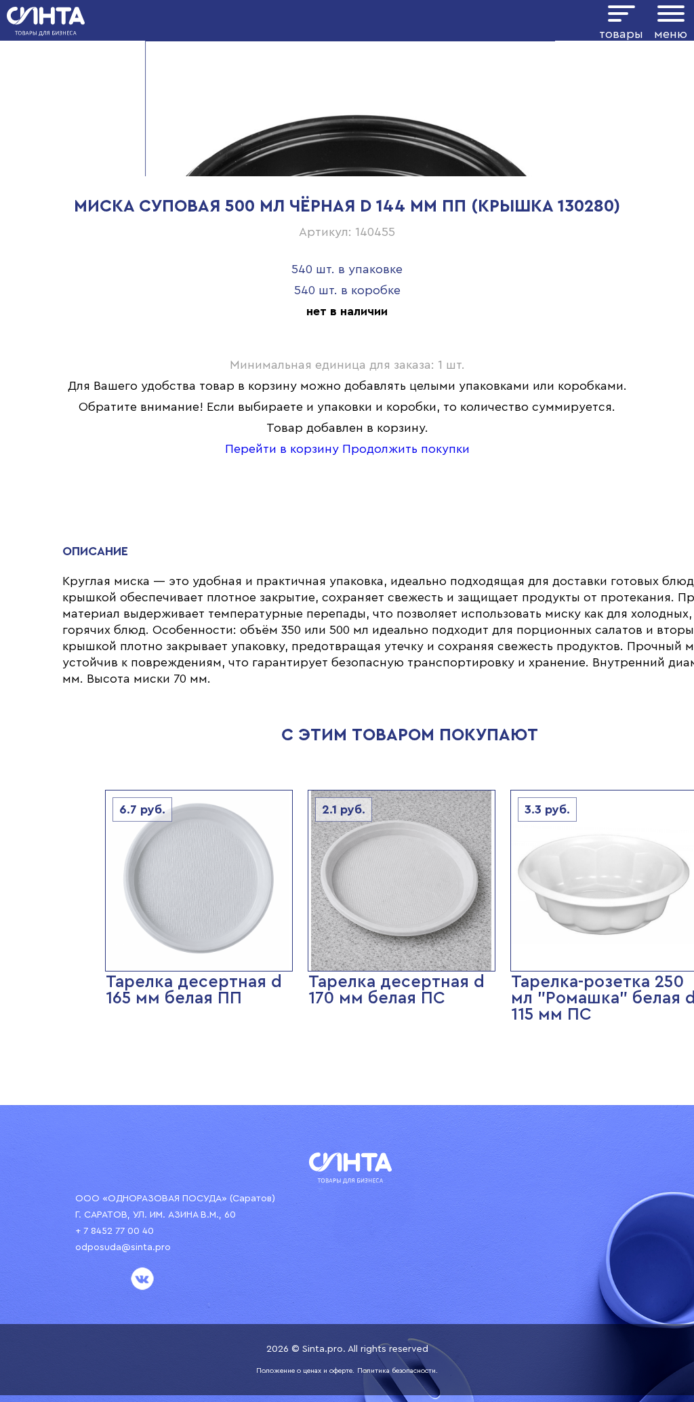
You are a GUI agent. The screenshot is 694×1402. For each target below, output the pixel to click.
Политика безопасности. (397, 1370)
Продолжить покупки (406, 449)
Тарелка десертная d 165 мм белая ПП (194, 990)
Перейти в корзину (282, 449)
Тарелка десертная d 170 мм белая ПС (396, 990)
